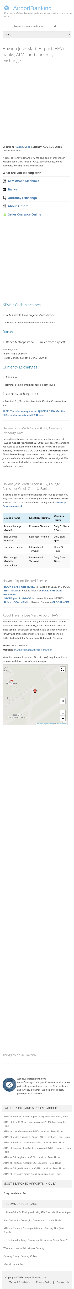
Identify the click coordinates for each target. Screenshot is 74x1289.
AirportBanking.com (35, 1277)
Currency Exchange (22, 198)
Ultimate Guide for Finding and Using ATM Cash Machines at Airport (37, 1212)
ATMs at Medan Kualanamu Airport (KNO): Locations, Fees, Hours (36, 1137)
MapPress (40, 724)
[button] (35, 692)
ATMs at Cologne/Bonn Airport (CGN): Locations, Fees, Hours (34, 1168)
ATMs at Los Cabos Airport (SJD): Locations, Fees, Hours (32, 1174)
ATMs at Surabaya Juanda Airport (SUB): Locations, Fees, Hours (35, 1116)
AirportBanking (32, 7)
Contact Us (63, 1282)
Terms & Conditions (19, 1282)
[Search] (54, 26)
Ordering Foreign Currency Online (20, 1256)
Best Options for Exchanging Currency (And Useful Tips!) (32, 1220)
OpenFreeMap (49, 724)
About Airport (18, 206)
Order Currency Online (24, 214)
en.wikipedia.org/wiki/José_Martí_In (33, 649)
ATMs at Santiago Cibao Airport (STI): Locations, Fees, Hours (34, 1142)
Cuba (27, 146)
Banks (12, 189)
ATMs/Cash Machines (23, 181)
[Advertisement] (37, 104)
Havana (19, 146)
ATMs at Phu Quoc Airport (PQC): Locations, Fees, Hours (32, 1163)
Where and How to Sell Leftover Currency (24, 1248)
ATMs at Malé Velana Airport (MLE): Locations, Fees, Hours (33, 1131)
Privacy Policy (43, 1282)
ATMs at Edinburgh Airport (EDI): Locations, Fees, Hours (31, 1157)
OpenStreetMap (61, 724)
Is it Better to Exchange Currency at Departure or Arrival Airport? (35, 1240)
